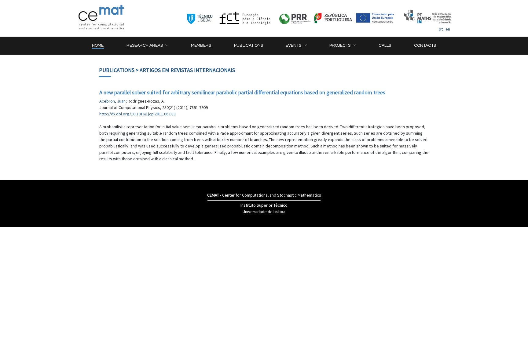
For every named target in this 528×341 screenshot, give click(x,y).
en (448, 29)
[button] (147, 45)
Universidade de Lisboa (264, 211)
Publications (116, 70)
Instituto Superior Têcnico (264, 205)
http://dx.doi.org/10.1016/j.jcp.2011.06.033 (137, 114)
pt (441, 29)
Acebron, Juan (112, 101)
